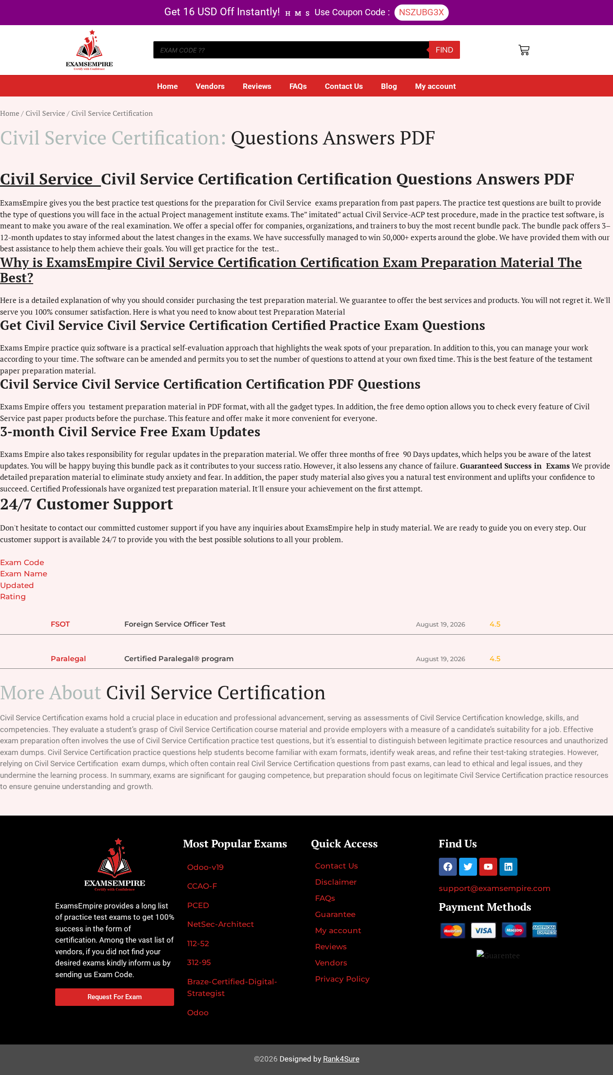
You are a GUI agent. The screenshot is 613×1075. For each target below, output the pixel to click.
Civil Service (45, 113)
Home (167, 86)
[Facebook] (448, 867)
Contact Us (344, 86)
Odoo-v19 (205, 867)
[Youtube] (488, 867)
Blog (389, 86)
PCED (198, 905)
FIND (444, 49)
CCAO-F (202, 886)
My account (435, 86)
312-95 (199, 962)
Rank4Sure (341, 1058)
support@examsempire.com (495, 888)
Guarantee (335, 914)
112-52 (198, 943)
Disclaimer (336, 882)
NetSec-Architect (220, 924)
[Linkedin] (508, 867)
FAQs (298, 86)
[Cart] (524, 50)
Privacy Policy (342, 978)
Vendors (210, 86)
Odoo (198, 1012)
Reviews (257, 86)
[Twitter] (468, 867)
